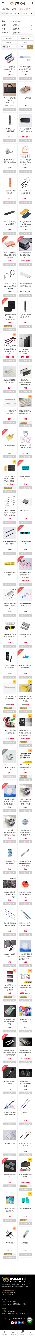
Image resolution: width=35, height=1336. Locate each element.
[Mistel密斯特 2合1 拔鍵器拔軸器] (9, 120)
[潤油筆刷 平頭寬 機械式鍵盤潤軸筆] (9, 914)
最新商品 (5, 9)
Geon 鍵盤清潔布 (25, 510)
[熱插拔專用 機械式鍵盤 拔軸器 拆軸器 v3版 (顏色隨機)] (9, 1042)
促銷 (25, 42)
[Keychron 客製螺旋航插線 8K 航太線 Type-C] (25, 151)
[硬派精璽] (17, 3)
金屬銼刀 (25, 1112)
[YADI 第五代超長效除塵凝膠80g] (9, 1200)
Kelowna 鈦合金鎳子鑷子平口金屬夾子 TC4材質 (25, 863)
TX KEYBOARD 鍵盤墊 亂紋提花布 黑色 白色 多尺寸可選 (25, 733)
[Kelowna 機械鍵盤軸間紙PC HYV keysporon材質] (9, 883)
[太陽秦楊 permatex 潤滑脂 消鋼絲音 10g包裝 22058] (25, 821)
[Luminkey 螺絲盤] (25, 89)
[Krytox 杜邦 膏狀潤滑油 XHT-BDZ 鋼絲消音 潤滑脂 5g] (9, 790)
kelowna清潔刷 (10, 445)
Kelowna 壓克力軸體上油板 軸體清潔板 (25, 1052)
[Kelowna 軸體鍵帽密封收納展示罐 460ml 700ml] (25, 564)
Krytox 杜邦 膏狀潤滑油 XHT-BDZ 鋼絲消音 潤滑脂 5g (10, 801)
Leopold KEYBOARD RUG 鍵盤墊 (25, 351)
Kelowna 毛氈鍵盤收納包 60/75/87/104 (10, 100)
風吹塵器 (25, 1243)
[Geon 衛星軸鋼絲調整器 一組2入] (9, 533)
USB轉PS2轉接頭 (25, 1208)
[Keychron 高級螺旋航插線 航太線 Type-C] (9, 340)
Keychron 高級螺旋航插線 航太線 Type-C (10, 351)
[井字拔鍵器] (9, 1234)
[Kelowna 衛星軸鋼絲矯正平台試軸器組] (9, 595)
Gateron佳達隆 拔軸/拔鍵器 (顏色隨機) (9, 69)
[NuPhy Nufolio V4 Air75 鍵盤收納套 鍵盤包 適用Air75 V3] (25, 213)
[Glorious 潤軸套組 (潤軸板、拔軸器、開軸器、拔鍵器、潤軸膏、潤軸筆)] (9, 467)
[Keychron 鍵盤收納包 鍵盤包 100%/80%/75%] (9, 306)
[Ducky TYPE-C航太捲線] (25, 1011)
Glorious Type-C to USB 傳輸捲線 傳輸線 (25, 987)
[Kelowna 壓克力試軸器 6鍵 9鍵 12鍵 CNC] (25, 1072)
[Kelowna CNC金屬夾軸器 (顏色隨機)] (9, 1103)
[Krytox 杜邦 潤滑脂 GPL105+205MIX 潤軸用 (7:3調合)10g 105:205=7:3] (25, 790)
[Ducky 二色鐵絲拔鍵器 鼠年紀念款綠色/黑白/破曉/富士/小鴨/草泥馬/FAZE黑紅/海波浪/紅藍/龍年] (9, 502)
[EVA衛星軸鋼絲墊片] (25, 533)
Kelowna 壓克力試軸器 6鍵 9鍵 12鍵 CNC (25, 1083)
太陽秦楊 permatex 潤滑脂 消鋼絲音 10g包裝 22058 (25, 832)
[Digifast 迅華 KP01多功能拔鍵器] (9, 657)
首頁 (5, 13)
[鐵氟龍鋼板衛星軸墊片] (9, 564)
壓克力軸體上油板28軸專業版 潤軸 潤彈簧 (10, 1021)
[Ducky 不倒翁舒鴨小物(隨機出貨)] (9, 722)
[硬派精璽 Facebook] (19, 1322)
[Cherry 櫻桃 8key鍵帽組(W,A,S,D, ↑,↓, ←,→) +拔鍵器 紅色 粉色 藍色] (9, 976)
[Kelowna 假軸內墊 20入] (25, 467)
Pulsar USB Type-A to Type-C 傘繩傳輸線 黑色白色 (10, 286)
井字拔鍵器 (9, 1243)
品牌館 (14, 9)
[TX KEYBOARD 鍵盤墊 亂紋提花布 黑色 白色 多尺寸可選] (25, 722)
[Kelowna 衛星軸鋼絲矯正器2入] (25, 595)
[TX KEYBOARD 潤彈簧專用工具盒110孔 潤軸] (25, 688)
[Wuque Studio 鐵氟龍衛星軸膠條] (25, 657)
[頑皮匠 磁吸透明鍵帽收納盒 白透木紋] (25, 402)
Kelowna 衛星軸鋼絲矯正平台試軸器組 (10, 606)
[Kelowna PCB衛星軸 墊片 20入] (9, 945)
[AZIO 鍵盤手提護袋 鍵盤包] (25, 1165)
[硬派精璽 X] (12, 1322)
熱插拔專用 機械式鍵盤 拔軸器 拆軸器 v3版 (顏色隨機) (10, 1052)
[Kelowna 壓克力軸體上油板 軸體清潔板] (25, 1042)
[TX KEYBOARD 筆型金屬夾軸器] (9, 688)
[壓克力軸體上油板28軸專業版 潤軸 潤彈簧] (9, 1011)
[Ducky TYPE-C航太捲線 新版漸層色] (25, 436)
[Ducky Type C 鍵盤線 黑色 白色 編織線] (9, 626)
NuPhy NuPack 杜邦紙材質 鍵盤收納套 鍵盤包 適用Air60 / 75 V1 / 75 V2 (25, 384)
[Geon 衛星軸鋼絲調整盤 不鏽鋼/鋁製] (25, 275)
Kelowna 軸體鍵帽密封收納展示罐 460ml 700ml (25, 575)
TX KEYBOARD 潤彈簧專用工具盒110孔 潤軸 (25, 699)
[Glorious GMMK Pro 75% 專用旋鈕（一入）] (25, 756)
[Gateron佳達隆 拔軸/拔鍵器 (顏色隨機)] (9, 58)
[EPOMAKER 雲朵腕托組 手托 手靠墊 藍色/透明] (25, 58)
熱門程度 (9, 42)
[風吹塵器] (25, 1234)
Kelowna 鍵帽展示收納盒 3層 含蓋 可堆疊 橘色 (10, 255)
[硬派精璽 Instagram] (15, 1322)
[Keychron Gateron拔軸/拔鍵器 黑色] (25, 306)
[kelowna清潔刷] (9, 436)
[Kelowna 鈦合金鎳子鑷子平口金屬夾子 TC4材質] (25, 852)
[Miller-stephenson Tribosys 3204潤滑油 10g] (9, 756)
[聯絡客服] (13, 1333)
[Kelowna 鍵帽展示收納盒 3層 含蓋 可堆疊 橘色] (9, 244)
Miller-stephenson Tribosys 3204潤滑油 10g (10, 767)
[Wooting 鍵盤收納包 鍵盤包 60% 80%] (25, 120)
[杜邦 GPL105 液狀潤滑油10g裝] (9, 852)
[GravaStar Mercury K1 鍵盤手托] (9, 213)
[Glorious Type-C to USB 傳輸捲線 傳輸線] (25, 976)
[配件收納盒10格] (9, 1134)
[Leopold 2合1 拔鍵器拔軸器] (9, 182)
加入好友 (30, 1320)
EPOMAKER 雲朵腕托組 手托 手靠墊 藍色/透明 (25, 69)
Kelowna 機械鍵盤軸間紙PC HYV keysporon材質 (10, 894)
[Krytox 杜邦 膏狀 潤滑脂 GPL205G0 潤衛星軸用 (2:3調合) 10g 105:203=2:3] (25, 945)
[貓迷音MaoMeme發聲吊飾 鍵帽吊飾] (9, 151)
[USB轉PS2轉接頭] (25, 1200)
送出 (30, 47)
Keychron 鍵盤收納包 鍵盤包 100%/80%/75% (10, 317)
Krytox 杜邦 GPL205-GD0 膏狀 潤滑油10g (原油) (10, 832)
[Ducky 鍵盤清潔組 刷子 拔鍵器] (9, 371)
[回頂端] (30, 1333)
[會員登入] (4, 1333)
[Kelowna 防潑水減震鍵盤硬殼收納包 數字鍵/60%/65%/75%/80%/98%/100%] (25, 244)
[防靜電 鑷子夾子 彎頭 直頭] (25, 1134)
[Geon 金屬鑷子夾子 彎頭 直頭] (9, 402)
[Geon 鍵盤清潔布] (25, 502)
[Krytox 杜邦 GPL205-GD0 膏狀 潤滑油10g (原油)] (9, 821)
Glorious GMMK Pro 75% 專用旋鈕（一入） (25, 767)
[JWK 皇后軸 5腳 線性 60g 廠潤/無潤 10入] (25, 883)
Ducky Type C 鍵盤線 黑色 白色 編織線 (10, 637)
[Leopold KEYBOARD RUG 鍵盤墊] (25, 340)
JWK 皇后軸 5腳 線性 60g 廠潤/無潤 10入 (25, 894)
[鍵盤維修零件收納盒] (9, 1165)
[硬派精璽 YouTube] (22, 1322)
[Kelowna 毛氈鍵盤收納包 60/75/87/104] (9, 89)
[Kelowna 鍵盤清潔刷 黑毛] (9, 1072)
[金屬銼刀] (25, 1103)
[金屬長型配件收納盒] (25, 626)
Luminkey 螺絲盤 (25, 98)
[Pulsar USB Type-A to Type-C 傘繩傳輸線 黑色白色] (9, 275)
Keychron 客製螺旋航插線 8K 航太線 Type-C (25, 162)
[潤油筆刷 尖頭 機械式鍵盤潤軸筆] (25, 914)
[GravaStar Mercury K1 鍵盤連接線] (25, 182)
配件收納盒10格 (10, 1143)
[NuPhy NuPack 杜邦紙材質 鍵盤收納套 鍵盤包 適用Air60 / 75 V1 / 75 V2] (25, 371)
